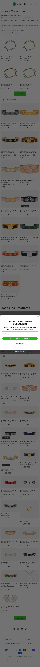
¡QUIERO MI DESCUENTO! (20, 338)
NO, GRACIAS (20, 343)
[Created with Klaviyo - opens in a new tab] (20, 351)
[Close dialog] (38, 317)
